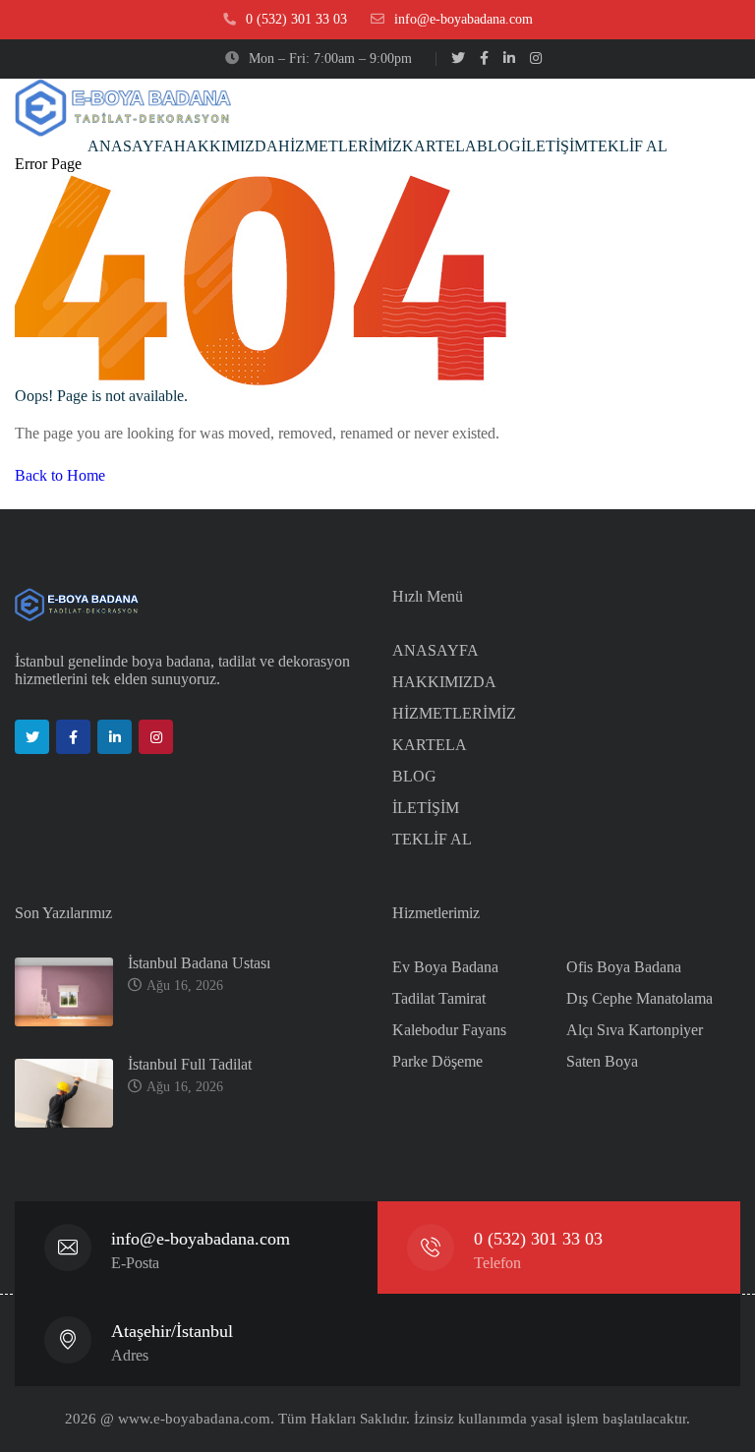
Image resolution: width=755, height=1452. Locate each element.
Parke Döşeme (437, 1061)
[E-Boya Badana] (123, 108)
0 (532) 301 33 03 (538, 1239)
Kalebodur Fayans (449, 1029)
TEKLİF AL (432, 839)
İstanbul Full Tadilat (192, 1064)
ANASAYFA (435, 650)
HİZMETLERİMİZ (454, 713)
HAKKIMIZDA (444, 681)
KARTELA (429, 744)
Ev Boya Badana (445, 966)
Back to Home (60, 475)
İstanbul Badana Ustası (201, 963)
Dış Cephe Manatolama (639, 998)
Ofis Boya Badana (623, 966)
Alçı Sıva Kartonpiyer (634, 1029)
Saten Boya (602, 1061)
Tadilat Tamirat (439, 998)
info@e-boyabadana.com (200, 1239)
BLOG (414, 776)
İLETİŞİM (425, 807)
